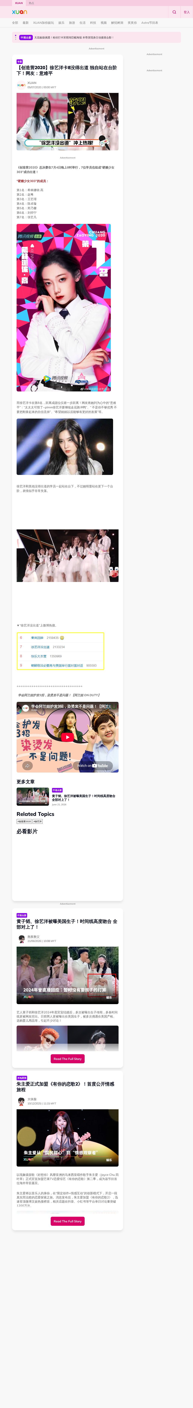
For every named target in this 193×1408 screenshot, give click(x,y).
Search (174, 12)
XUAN (19, 3)
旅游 (72, 23)
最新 (26, 23)
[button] (15, 35)
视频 (104, 23)
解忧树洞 (117, 23)
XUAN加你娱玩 (43, 23)
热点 (31, 3)
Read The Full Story (68, 1059)
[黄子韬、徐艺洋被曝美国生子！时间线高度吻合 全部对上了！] (33, 797)
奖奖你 (132, 23)
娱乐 (61, 23)
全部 (15, 23)
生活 (83, 23)
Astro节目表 (149, 23)
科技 (93, 23)
